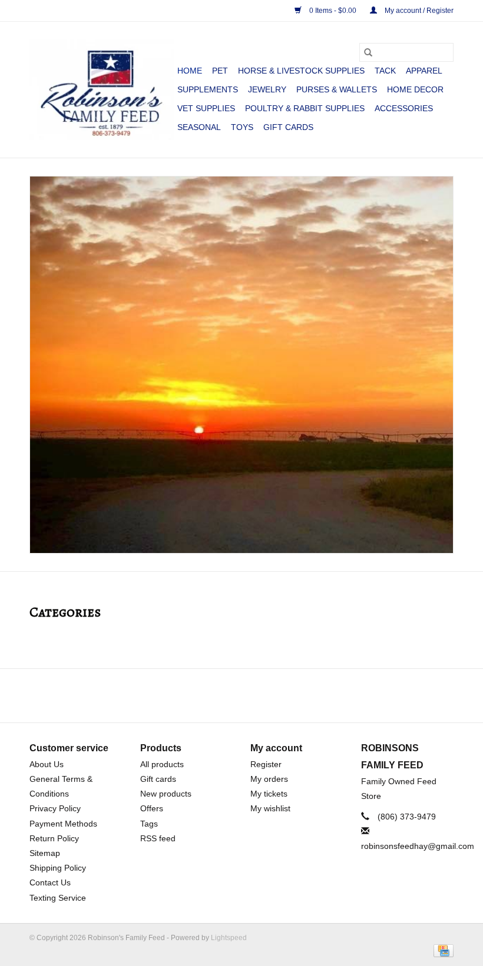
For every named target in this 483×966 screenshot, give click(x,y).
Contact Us (50, 882)
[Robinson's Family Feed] (101, 89)
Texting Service (57, 897)
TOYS (242, 127)
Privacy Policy (55, 808)
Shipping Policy (57, 867)
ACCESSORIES (404, 108)
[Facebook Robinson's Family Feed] (230, 695)
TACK (385, 70)
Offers (151, 808)
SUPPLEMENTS (207, 89)
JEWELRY (267, 89)
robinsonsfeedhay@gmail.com (417, 846)
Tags (149, 823)
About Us (46, 764)
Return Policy (54, 838)
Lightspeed (229, 938)
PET (220, 70)
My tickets (268, 793)
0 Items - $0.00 (332, 10)
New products (165, 793)
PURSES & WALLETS (336, 89)
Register (266, 764)
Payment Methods (63, 823)
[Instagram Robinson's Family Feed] (252, 695)
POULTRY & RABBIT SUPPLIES (305, 108)
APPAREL (424, 70)
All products (162, 764)
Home (189, 70)
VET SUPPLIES (206, 108)
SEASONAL (199, 127)
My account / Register (418, 10)
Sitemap (44, 853)
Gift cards (288, 127)
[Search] (368, 52)
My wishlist (270, 808)
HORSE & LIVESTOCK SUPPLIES (301, 70)
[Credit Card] (441, 950)
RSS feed (158, 838)
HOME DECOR (415, 89)
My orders (269, 779)
